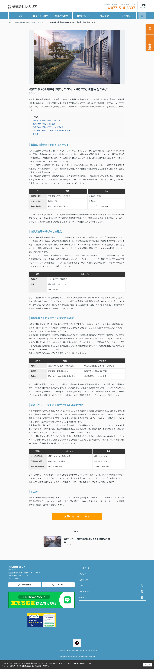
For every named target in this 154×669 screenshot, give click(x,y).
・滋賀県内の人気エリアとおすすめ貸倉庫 (47, 127)
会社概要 (126, 16)
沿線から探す (61, 16)
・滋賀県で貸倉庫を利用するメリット (45, 120)
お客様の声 (83, 580)
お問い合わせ (83, 16)
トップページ (84, 568)
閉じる (147, 665)
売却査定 (104, 16)
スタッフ (82, 574)
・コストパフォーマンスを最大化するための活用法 (50, 130)
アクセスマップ (85, 592)
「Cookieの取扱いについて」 (25, 666)
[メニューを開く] (142, 15)
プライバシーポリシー (76, 650)
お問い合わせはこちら (77, 516)
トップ (19, 16)
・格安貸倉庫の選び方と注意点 (43, 124)
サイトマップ (92, 650)
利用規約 (62, 650)
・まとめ (34, 134)
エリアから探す (40, 16)
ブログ (81, 586)
